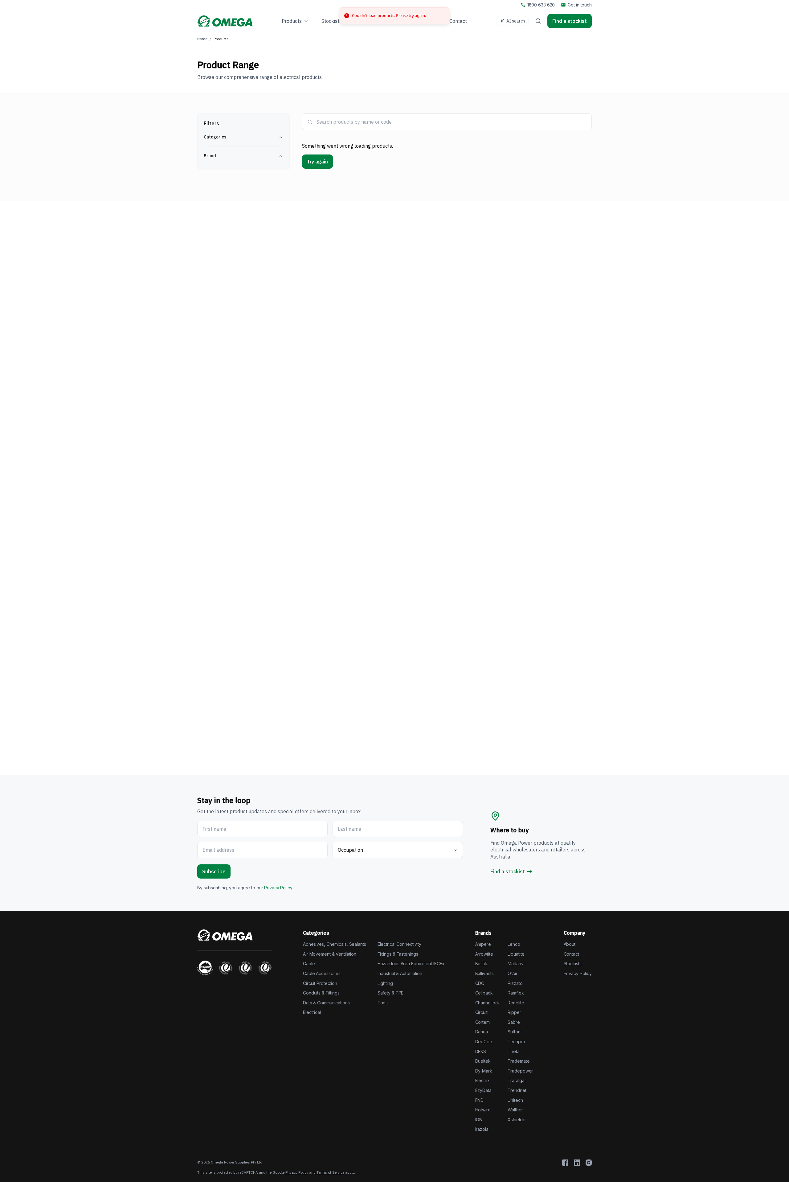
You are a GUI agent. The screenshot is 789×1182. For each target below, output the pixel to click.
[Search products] (538, 21)
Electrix (482, 1080)
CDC (479, 983)
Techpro (516, 1041)
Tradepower (520, 1070)
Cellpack (484, 992)
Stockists (573, 963)
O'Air (512, 973)
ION (479, 1119)
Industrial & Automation (400, 973)
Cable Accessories (322, 973)
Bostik (481, 963)
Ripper (514, 1012)
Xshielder (517, 1119)
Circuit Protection (320, 983)
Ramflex (516, 992)
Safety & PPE (391, 992)
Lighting (385, 983)
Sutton (514, 1031)
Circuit (481, 1012)
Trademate (518, 1061)
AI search (515, 21)
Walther (515, 1109)
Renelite (516, 1002)
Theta (513, 1051)
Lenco (514, 944)
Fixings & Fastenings (398, 954)
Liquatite (516, 954)
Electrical (312, 1012)
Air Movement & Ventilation (329, 954)
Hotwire (483, 1109)
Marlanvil (516, 963)
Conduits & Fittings (321, 992)
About (569, 944)
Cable (309, 963)
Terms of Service (330, 1172)
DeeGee (483, 1041)
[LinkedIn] (577, 1162)
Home (202, 38)
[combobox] (451, 122)
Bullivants (484, 973)
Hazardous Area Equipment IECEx (411, 963)
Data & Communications (326, 1002)
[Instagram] (589, 1162)
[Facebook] (565, 1162)
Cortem (482, 1022)
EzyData (483, 1090)
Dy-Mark (483, 1070)
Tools (383, 1002)
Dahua (481, 1031)
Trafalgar (517, 1080)
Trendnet (517, 1090)
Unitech (515, 1100)
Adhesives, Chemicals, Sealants (334, 944)
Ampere (483, 944)
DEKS (480, 1051)
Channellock (487, 1002)
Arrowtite (484, 954)
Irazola (482, 1129)
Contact (571, 954)
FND (479, 1100)
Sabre (514, 1022)
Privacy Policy (278, 887)
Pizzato (515, 983)
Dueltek (483, 1061)
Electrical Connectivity (399, 944)
